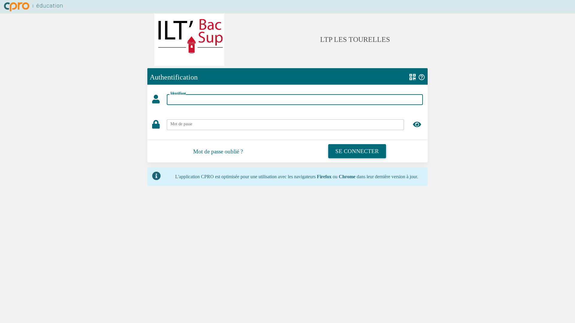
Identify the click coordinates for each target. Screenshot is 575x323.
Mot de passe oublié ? (218, 151)
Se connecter (357, 151)
